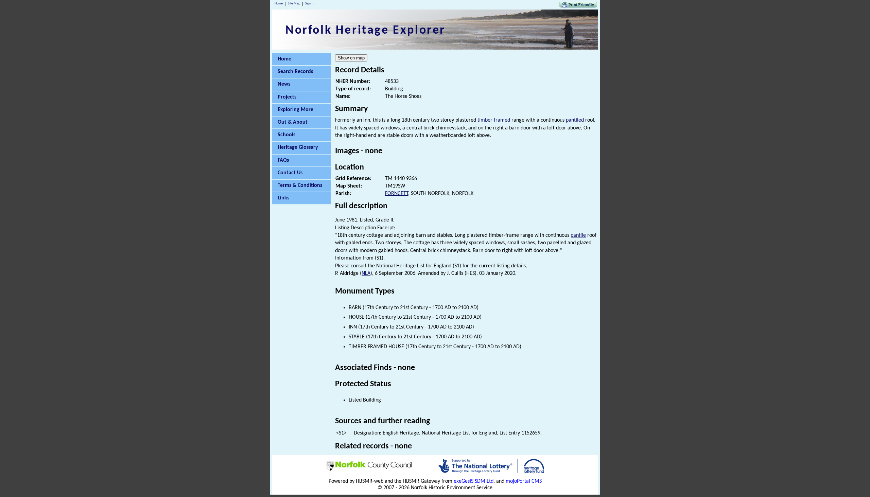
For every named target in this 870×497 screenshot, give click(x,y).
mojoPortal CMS (524, 481)
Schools (286, 135)
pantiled (575, 120)
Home (279, 3)
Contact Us (290, 173)
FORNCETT (396, 193)
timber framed (493, 120)
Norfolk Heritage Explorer (365, 30)
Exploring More (295, 109)
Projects (287, 97)
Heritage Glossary (298, 147)
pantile (578, 235)
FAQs (283, 160)
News (284, 84)
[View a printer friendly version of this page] (578, 6)
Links (283, 198)
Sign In (309, 3)
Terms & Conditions (300, 185)
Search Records (295, 71)
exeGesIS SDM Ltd (473, 481)
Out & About (293, 122)
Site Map (294, 3)
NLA (366, 273)
